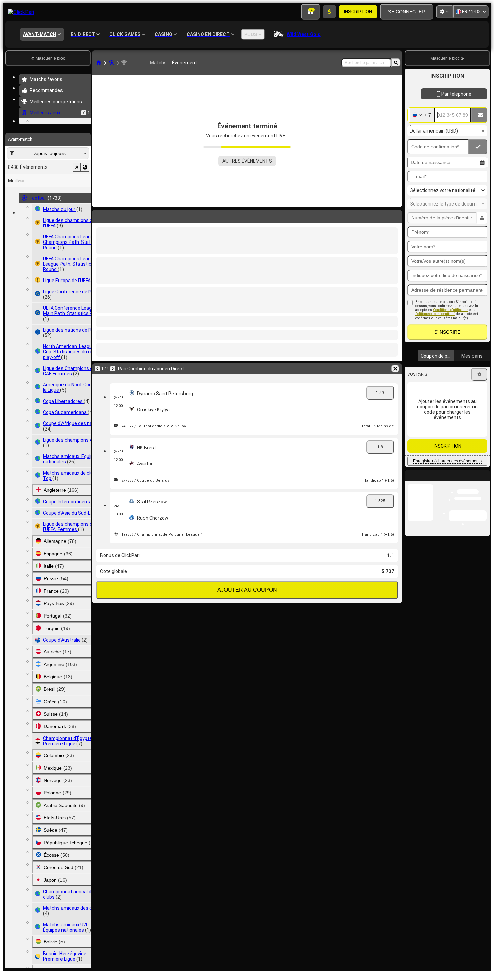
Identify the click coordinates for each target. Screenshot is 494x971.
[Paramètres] (444, 11)
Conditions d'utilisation (450, 324)
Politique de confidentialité (435, 328)
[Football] (112, 62)
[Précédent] (83, 112)
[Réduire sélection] (77, 208)
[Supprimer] (395, 215)
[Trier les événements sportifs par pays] (85, 208)
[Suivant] (115, 215)
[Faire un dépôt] (329, 11)
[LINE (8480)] (99, 62)
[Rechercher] (396, 62)
